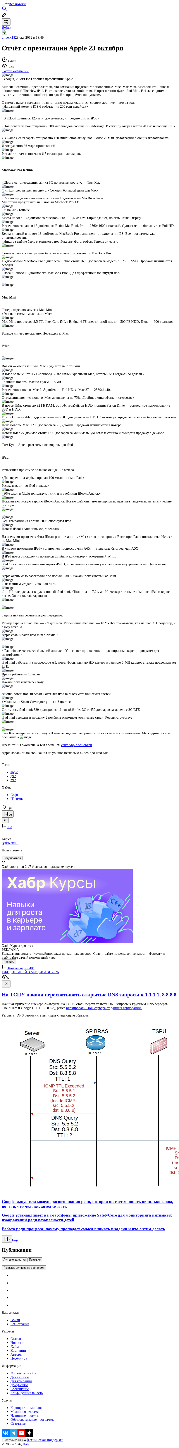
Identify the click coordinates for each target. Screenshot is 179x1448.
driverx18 (8, 37)
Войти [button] (6, 27)
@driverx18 (10, 843)
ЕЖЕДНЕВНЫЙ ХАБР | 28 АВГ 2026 (30, 972)
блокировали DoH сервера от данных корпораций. (104, 1008)
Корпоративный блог (26, 1408)
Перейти (8, 961)
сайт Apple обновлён (76, 745)
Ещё (15, 1240)
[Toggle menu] (3, 5)
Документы (19, 1385)
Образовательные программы (32, 1419)
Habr (26, 1444)
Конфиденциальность (26, 1393)
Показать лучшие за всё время (24, 1267)
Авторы (16, 1354)
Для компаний (21, 1381)
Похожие (35, 1259)
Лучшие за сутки (14, 1259)
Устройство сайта (23, 1373)
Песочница (18, 1358)
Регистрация (19, 1324)
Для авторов (19, 1377)
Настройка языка (14, 1440)
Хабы (14, 1346)
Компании (18, 1350)
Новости (16, 1342)
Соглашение (19, 1389)
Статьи (15, 1339)
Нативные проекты (24, 1415)
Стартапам (18, 1423)
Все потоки (17, 4)
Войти (15, 1320)
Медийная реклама (24, 1411)
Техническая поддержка (45, 1440)
